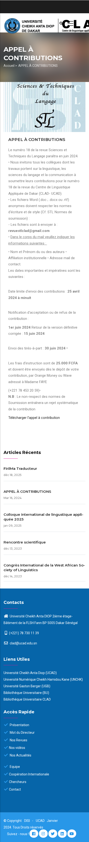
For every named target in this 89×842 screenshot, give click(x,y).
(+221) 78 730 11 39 (24, 633)
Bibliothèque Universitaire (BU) (26, 693)
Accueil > (10, 66)
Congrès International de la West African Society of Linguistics (44, 567)
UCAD (40, 821)
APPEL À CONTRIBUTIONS (27, 491)
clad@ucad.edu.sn (23, 643)
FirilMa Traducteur (20, 468)
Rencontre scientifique (25, 542)
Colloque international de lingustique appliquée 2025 (43, 516)
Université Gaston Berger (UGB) (27, 686)
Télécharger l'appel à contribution (34, 418)
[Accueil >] (44, 22)
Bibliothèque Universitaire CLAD (27, 699)
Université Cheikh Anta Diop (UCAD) (30, 673)
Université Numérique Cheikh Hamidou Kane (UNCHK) (43, 679)
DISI (27, 821)
